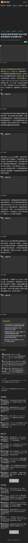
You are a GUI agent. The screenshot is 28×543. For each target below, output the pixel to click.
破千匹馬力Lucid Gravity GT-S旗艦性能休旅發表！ (17, 416)
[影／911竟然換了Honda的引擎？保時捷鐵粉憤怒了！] (5, 446)
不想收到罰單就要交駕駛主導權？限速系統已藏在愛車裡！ (15, 336)
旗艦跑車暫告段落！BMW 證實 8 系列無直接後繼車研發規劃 (15, 332)
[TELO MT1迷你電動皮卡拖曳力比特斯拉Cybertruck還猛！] (5, 425)
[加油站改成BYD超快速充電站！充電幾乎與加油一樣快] (5, 402)
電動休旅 (14, 31)
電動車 (8, 31)
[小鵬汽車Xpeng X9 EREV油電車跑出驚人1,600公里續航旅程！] (6, 370)
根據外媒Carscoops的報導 (9, 157)
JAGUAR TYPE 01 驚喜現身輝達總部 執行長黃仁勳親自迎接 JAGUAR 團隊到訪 (18, 497)
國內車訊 (3, 5)
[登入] (24, 2)
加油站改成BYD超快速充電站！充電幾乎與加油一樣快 (18, 401)
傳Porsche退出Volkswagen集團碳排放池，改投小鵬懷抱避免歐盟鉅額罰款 (18, 356)
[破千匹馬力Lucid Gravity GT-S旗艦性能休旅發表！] (5, 418)
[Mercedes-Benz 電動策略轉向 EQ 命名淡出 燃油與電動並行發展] (5, 460)
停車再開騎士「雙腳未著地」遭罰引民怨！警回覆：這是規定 (18, 474)
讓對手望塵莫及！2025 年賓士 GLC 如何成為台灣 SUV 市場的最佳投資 (18, 452)
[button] (26, 2)
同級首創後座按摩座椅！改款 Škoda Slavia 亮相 (13, 328)
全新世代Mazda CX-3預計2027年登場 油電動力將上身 (18, 489)
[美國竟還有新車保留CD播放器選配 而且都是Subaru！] (5, 526)
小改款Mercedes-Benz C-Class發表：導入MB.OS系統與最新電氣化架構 (18, 518)
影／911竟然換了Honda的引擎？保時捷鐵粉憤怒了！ (18, 445)
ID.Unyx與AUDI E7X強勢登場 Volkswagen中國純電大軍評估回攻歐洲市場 (18, 363)
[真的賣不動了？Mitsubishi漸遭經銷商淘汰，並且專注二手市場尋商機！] (5, 439)
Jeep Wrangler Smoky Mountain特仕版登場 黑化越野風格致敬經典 (15, 325)
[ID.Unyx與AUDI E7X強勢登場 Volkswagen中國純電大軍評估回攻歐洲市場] (6, 363)
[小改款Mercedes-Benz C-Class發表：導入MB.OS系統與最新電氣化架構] (5, 519)
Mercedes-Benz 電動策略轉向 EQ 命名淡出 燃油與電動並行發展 (18, 460)
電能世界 (21, 5)
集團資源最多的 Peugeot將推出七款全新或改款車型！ (18, 408)
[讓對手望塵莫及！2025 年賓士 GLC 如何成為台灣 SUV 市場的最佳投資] (5, 453)
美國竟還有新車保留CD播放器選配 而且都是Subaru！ (18, 525)
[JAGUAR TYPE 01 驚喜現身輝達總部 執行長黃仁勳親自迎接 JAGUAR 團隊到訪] (5, 497)
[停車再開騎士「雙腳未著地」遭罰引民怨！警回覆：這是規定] (5, 474)
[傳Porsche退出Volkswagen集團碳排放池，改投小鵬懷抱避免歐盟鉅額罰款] (6, 356)
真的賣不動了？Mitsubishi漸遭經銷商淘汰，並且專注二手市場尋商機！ (18, 438)
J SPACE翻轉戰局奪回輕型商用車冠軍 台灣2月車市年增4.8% (18, 467)
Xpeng (3, 31)
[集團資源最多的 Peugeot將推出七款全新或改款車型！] (5, 409)
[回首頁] (6, 2)
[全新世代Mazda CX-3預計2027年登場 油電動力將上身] (5, 490)
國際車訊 (15, 5)
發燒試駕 (9, 5)
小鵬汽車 (20, 31)
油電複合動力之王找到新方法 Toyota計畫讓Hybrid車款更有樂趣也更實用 (18, 504)
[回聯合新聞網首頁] (2, 2)
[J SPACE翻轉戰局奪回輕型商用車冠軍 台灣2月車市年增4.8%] (5, 467)
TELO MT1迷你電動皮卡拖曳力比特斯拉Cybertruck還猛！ (18, 424)
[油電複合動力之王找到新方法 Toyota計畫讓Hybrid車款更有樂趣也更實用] (5, 505)
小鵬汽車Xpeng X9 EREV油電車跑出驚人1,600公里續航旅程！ (17, 370)
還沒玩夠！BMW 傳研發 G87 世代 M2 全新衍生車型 (14, 340)
